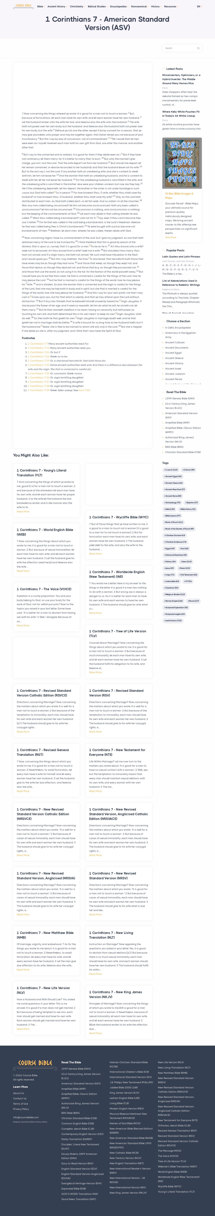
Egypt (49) (170, 548)
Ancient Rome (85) (173, 496)
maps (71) (170, 575)
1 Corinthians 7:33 (39, 364)
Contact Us (20, 1098)
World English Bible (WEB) (172, 1171)
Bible (40, 6)
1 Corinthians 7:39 (39, 390)
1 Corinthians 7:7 (38, 343)
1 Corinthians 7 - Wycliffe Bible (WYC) (118, 517)
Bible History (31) (188, 509)
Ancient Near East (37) (175, 489)
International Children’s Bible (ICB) (129, 1071)
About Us (18, 1093)
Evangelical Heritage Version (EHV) (81, 1183)
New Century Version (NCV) (125, 1158)
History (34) (171, 561)
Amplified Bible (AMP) (177, 422)
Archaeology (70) (173, 502)
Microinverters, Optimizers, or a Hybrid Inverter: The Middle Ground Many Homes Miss (181, 79)
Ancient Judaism (175, 373)
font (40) (184, 548)
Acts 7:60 (84, 390)
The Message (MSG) (169, 1150)
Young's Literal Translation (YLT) (176, 1191)
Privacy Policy (21, 1109)
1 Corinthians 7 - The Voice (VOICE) (44, 589)
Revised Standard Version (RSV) (176, 1135)
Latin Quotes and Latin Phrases (181, 256)
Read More (23, 511)
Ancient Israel (173, 368)
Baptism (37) (192, 502)
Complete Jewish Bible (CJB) (77, 1128)
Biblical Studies (97, 6)
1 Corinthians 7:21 (39, 352)
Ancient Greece (174, 358)
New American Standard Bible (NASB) (131, 1138)
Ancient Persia (173, 379)
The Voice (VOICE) (168, 1156)
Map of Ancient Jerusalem (178, 313)
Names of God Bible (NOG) (125, 1123)
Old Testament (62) (189, 575)
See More (170, 237)
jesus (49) (170, 568)
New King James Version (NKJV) (128, 1192)
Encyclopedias (118, 6)
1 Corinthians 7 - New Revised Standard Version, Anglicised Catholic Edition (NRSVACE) (118, 814)
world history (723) (174, 620)
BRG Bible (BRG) (174, 446)
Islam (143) (186, 561)
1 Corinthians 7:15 (39, 347)
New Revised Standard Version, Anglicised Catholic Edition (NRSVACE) (176, 1110)
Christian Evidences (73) (176, 542)
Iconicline (25, 1122)
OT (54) (188, 581)
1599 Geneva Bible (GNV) (180, 398)
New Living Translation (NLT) (174, 1067)
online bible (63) (172, 581)
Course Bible (30, 1075)
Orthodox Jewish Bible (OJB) (174, 1125)
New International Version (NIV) (128, 1187)
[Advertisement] (82, 91)
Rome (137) (194, 601)
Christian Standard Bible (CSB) (183, 452)
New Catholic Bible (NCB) (124, 1152)
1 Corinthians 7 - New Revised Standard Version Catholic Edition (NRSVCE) (43, 814)
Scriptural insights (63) (175, 614)
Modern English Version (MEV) (127, 1108)
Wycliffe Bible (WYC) (169, 1186)
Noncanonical (139, 6)
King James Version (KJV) (124, 1092)
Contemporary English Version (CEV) (82, 1134)
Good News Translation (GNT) (78, 1199)
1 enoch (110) (171, 470)
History (155, 6)
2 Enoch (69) (189, 470)
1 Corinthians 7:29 (39, 360)
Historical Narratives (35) (176, 555)
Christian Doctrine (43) (175, 535)
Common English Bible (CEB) (77, 1123)
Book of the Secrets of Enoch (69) (180, 529)
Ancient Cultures (175, 342)
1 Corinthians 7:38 (39, 386)
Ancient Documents (177, 347)
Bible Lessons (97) (173, 516)
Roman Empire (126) (174, 601)
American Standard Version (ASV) (80, 1083)
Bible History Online (39, 1122)
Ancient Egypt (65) (174, 476)
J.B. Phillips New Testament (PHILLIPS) (131, 1082)
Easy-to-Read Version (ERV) (77, 1163)
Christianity (76, 6)
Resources (170, 6)
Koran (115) (185, 568)
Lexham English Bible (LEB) (125, 1098)
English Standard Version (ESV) (79, 1168)
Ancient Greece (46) (174, 483)
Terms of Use (20, 1103)
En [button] (198, 6)
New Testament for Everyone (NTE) (178, 1120)
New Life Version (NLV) (171, 1062)
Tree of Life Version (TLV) (172, 1161)
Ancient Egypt (173, 352)
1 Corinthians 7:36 (39, 377)
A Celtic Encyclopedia (178, 327)
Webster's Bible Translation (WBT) (177, 1166)
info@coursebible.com (26, 1117)
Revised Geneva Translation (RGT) (177, 1130)
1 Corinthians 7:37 (39, 381)
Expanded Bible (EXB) (73, 1188)
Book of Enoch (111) (174, 522)
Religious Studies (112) (175, 594)
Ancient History (56, 6)
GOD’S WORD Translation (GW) (79, 1193)
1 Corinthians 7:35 (39, 373)
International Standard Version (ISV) (131, 1077)
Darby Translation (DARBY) (76, 1139)
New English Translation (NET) (127, 1163)
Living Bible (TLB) (119, 1103)
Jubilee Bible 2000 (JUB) (124, 1087)
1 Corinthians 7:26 (39, 356)
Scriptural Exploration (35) (177, 607)
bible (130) (170, 509)
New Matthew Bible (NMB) (172, 1072)
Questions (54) (172, 588)
